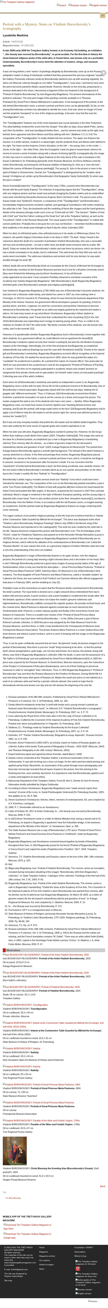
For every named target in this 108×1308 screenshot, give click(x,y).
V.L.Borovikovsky (13, 1198)
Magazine (43, 1252)
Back (102, 1186)
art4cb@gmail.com (19, 1269)
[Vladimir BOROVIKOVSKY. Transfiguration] (25, 1005)
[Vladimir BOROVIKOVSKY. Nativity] (21, 1048)
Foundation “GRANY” (83, 1247)
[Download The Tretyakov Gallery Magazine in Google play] (28, 1238)
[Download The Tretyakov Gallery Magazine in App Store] (28, 1228)
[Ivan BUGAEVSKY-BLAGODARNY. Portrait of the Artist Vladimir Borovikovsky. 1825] (46, 955)
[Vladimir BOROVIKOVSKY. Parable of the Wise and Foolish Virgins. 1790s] (41, 1120)
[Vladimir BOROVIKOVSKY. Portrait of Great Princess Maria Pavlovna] (38, 1102)
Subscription (79, 1252)
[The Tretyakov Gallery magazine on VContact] (89, 1264)
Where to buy (80, 1256)
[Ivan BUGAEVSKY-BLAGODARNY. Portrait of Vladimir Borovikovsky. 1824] (41, 987)
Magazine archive (47, 1256)
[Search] (61, 5)
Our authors (44, 1260)
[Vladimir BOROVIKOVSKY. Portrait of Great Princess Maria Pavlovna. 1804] (41, 1084)
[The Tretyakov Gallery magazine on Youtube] (77, 1270)
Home (42, 1247)
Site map (8, 1280)
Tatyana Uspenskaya (13, 1276)
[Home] (17, 2)
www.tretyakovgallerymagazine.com (20, 1262)
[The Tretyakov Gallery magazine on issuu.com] (89, 1276)
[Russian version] (77, 5)
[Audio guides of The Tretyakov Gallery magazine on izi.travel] (89, 1285)
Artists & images (46, 1264)
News (41, 1269)
